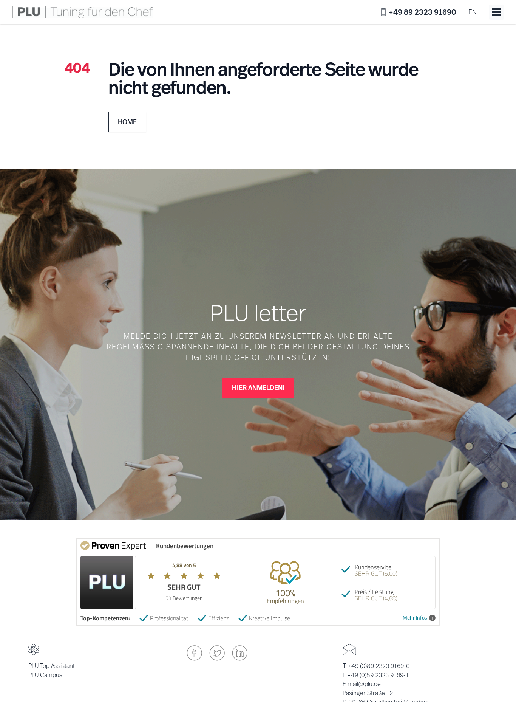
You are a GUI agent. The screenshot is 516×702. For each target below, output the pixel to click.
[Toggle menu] (496, 12)
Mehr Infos (415, 618)
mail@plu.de (364, 684)
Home (127, 122)
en (472, 12)
